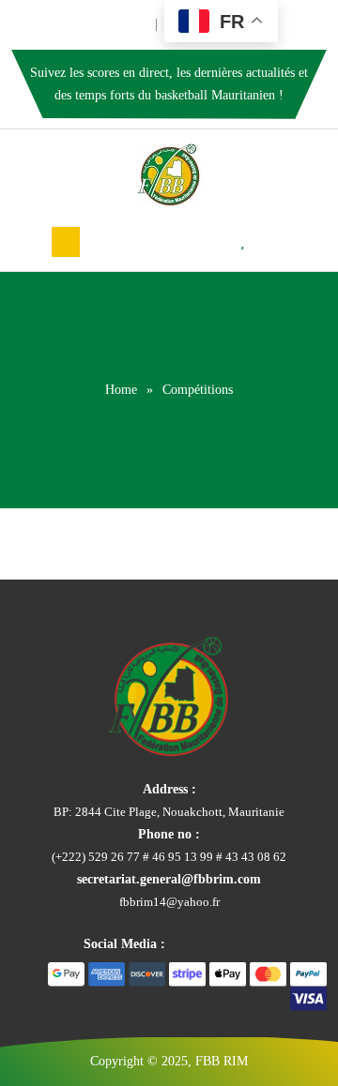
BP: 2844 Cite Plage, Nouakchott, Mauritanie (169, 812)
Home (121, 390)
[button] (66, 242)
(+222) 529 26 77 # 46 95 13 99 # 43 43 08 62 (169, 857)
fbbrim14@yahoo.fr (169, 902)
